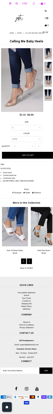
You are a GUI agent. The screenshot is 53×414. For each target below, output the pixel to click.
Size (26, 122)
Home (12, 33)
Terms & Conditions (26, 325)
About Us (26, 322)
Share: (26, 189)
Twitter (27, 193)
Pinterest (37, 193)
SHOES (19, 33)
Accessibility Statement (26, 293)
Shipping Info (26, 304)
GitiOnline (26, 309)
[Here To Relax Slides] (15, 246)
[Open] (7, 407)
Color (26, 133)
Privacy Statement (26, 328)
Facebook (17, 193)
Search (26, 295)
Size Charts (26, 298)
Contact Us (26, 301)
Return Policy (26, 306)
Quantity (6, 146)
